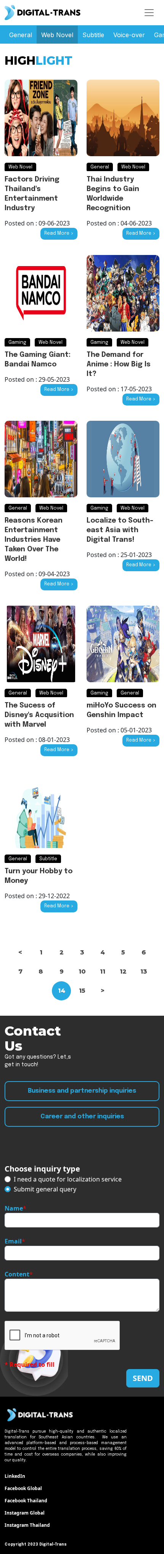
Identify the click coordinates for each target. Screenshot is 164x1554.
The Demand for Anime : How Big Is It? (119, 364)
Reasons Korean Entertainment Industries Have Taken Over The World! (34, 539)
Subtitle (93, 35)
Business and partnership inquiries (82, 1091)
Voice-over (129, 35)
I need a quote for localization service (68, 1179)
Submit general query (45, 1189)
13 (143, 971)
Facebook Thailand (26, 1500)
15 (82, 990)
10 (82, 971)
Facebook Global (23, 1488)
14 (61, 990)
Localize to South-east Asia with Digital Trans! (120, 530)
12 (123, 971)
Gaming (17, 342)
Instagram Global (25, 1513)
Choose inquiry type (42, 1168)
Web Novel (57, 35)
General (20, 35)
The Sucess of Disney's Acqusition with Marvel (39, 715)
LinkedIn (15, 1476)
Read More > (59, 233)
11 (102, 971)
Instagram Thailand (27, 1525)
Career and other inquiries (82, 1116)
